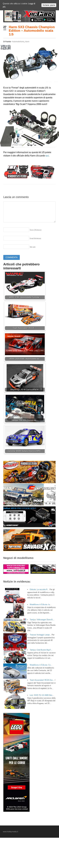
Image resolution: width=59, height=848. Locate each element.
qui (47, 155)
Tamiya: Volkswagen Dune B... (42, 620)
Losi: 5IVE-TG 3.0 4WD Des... (42, 695)
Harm (27, 42)
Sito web (32, 247)
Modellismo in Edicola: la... (40, 604)
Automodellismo (18, 42)
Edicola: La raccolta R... (39, 589)
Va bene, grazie (49, 5)
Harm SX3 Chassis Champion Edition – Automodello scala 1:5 (32, 30)
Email (35, 238)
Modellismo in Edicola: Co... (41, 665)
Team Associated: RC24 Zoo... (42, 680)
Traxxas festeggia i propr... (40, 635)
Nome (35, 230)
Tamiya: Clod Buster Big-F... (41, 650)
